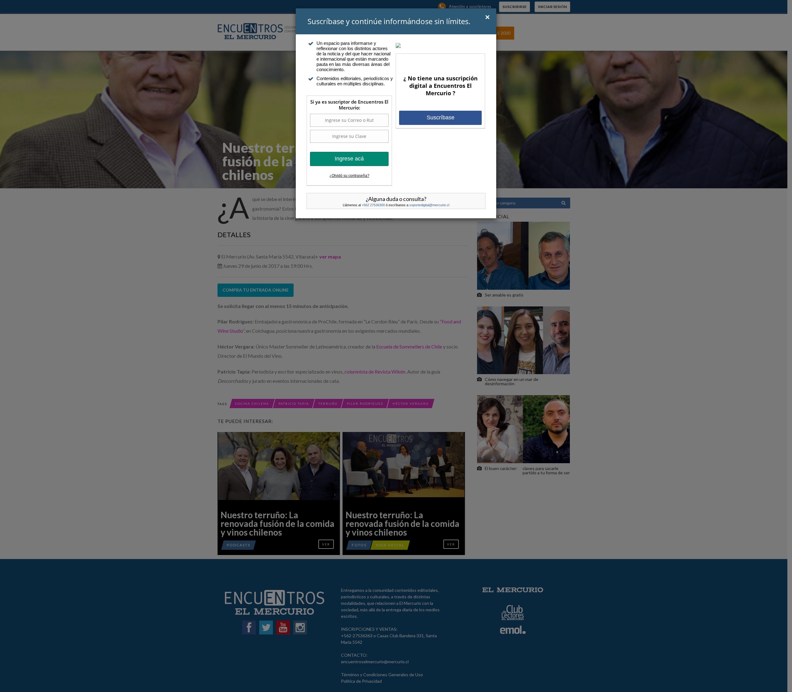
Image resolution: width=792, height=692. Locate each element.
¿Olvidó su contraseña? (349, 175)
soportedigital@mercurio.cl (429, 205)
